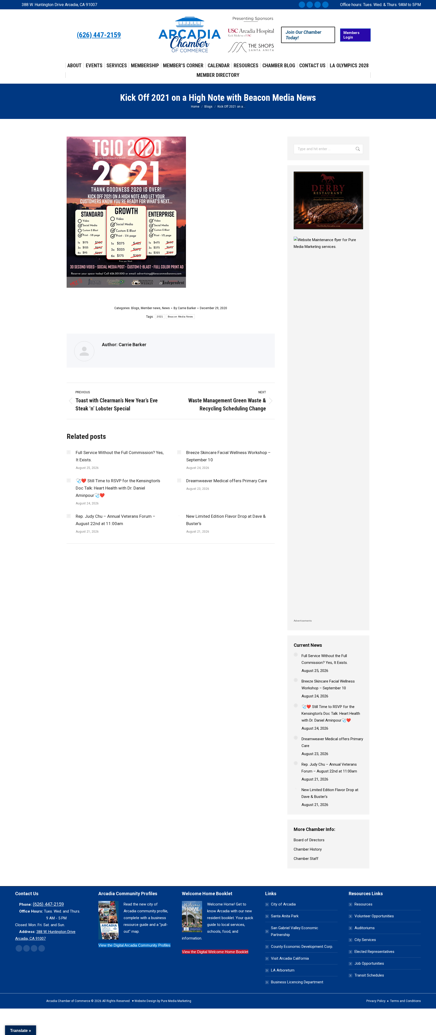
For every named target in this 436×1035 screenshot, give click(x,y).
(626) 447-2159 (99, 35)
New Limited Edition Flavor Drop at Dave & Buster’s (226, 520)
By (185, 308)
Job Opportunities (369, 963)
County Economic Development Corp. (302, 946)
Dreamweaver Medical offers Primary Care (226, 480)
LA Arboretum (282, 970)
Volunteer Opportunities (374, 916)
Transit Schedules (369, 975)
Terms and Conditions (405, 1001)
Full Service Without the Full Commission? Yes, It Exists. (120, 456)
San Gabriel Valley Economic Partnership (294, 931)
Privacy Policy (376, 1001)
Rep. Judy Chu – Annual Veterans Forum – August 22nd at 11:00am (115, 520)
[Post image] (69, 452)
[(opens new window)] (328, 230)
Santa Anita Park (284, 916)
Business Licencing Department (297, 982)
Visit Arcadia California (290, 958)
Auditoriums (365, 928)
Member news (150, 308)
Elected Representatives (374, 951)
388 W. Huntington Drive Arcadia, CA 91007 (59, 4)
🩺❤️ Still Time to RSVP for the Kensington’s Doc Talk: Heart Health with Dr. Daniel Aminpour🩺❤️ (118, 488)
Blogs (135, 308)
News (166, 308)
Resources (363, 904)
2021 (160, 316)
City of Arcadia (283, 904)
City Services (365, 939)
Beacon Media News (180, 316)
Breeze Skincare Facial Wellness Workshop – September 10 (228, 456)
